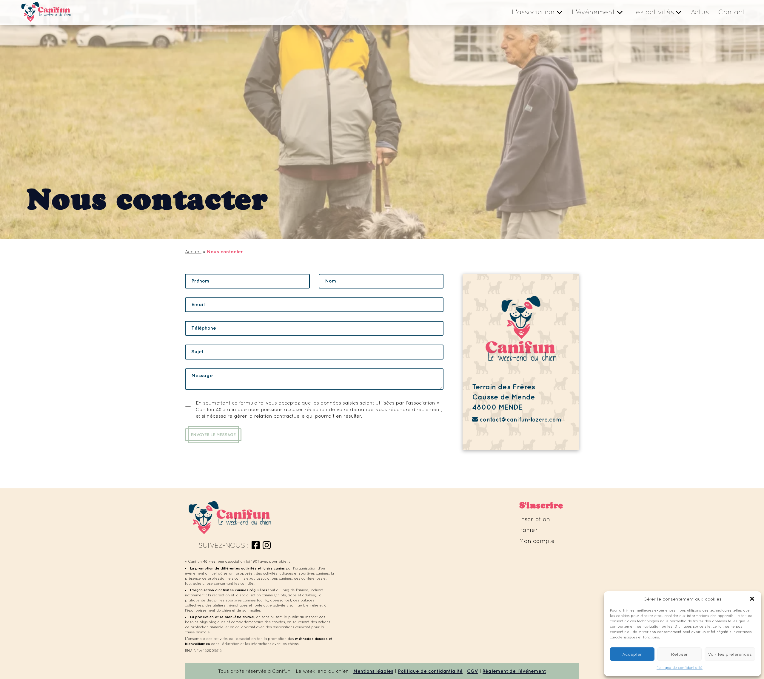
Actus (700, 12)
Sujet (197, 351)
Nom (330, 280)
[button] (752, 599)
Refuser (679, 654)
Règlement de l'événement (514, 671)
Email (197, 304)
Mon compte (537, 541)
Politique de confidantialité (430, 671)
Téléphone (203, 328)
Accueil (193, 251)
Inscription (534, 519)
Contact (731, 12)
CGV (472, 671)
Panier (528, 530)
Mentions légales (373, 671)
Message (202, 375)
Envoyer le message (213, 434)
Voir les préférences (730, 654)
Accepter (632, 654)
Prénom (200, 280)
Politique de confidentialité (680, 668)
